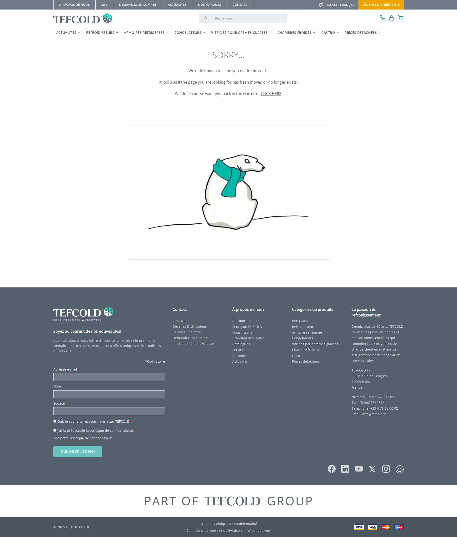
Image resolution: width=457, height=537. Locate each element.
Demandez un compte (190, 338)
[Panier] (401, 18)
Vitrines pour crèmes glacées (239, 32)
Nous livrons (242, 332)
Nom (58, 386)
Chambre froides (305, 349)
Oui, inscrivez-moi (78, 451)
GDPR (204, 524)
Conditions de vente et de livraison (214, 530)
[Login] (391, 18)
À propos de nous (246, 320)
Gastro (328, 32)
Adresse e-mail (66, 369)
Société (60, 403)
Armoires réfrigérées (144, 32)
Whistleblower (259, 530)
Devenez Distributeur (381, 4)
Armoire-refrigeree (307, 332)
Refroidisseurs (100, 32)
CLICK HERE (271, 93)
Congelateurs (302, 338)
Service (238, 349)
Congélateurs (187, 32)
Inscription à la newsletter (193, 343)
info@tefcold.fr (374, 414)
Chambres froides (295, 32)
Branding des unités (248, 338)
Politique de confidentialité (235, 524)
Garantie (239, 355)
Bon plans (300, 320)
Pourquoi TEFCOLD (247, 326)
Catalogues (241, 344)
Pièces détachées (361, 32)
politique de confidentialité (91, 438)
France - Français (340, 5)
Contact (179, 320)
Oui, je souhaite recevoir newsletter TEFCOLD (94, 421)
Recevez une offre (187, 332)
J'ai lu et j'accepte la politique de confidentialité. (96, 430)
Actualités (66, 32)
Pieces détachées (305, 361)
